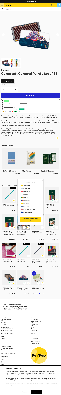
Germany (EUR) (27, 203)
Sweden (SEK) (26, 185)
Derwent (5, 70)
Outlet (32, 327)
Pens (3, 13)
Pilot (32, 335)
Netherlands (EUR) (28, 206)
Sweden (3, 358)
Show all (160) (35, 343)
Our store (3, 324)
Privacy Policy (4, 335)
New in (33, 329)
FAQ (2, 321)
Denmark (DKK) (27, 191)
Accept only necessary (17, 385)
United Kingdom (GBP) (29, 209)
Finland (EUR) (26, 194)
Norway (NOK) (26, 188)
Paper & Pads (34, 324)
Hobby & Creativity (36, 321)
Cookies (3, 338)
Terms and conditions (6, 333)
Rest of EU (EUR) (27, 212)
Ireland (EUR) (26, 197)
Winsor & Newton (35, 341)
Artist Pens (8, 13)
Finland (3, 363)
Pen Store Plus (5, 327)
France (2, 364)
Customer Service (6, 319)
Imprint (3, 336)
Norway (3, 359)
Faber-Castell (34, 338)
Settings (24, 392)
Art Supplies (34, 319)
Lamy (32, 337)
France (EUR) (26, 200)
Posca (32, 340)
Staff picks (34, 330)
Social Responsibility (6, 330)
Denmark (3, 361)
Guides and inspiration (7, 328)
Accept (36, 392)
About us (3, 322)
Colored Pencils (15, 13)
